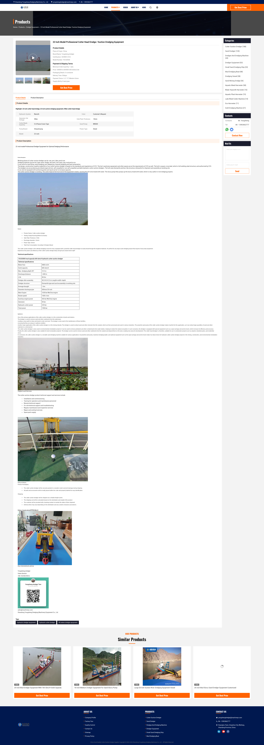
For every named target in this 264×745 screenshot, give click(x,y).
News (144, 7)
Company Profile (90, 717)
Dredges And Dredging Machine (157, 725)
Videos (125, 7)
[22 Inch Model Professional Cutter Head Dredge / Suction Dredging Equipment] (33, 58)
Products (114, 7)
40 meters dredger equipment (68, 622)
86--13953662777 (87, 2)
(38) (232, 76)
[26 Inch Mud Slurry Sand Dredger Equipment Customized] (162, 666)
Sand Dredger (151, 721)
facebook (228, 731)
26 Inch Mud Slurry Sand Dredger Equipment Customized (155, 688)
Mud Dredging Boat (153, 736)
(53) (234, 63)
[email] (231, 130)
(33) (236, 67)
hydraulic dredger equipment (26, 622)
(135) (232, 51)
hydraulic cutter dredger (47, 622)
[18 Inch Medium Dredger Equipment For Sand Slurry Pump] (42, 666)
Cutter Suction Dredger (154, 717)
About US (134, 7)
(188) (235, 47)
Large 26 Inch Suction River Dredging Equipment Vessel (94, 688)
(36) (234, 81)
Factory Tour (89, 721)
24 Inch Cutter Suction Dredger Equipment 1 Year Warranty (215, 688)
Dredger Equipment (32, 27)
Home (106, 7)
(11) (232, 103)
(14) (236, 99)
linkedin (218, 731)
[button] (48, 80)
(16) (236, 90)
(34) (236, 57)
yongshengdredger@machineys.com (65, 2)
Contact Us (88, 729)
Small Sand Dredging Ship (155, 732)
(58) (235, 85)
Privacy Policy (89, 736)
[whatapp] (227, 129)
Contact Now (237, 135)
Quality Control (90, 725)
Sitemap (88, 732)
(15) (235, 94)
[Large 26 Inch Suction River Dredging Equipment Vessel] (102, 666)
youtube (223, 731)
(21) (235, 108)
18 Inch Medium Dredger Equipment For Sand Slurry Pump (35, 688)
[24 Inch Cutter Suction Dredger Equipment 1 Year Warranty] (222, 666)
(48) (234, 72)
